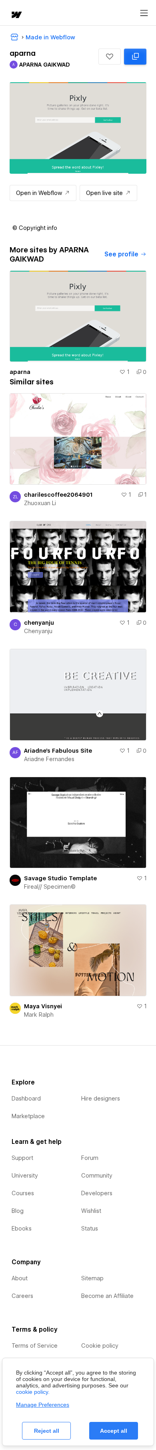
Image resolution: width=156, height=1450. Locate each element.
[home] (16, 15)
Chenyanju (38, 631)
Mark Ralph (39, 1014)
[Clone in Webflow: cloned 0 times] (135, 57)
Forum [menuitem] (89, 1158)
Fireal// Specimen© (50, 886)
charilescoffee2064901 (58, 494)
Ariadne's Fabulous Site (58, 750)
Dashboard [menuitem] (26, 1098)
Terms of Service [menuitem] (35, 1345)
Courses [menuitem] (23, 1193)
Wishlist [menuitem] (91, 1211)
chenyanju (39, 622)
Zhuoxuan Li (40, 503)
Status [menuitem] (89, 1228)
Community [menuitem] (96, 1175)
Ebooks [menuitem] (22, 1228)
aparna (20, 372)
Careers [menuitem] (22, 1296)
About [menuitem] (20, 1278)
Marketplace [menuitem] (28, 1116)
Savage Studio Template (60, 878)
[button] (109, 57)
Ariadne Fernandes (49, 759)
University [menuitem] (25, 1175)
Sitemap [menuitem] (92, 1278)
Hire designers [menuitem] (100, 1098)
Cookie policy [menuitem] (99, 1345)
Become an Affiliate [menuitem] (107, 1296)
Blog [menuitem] (18, 1211)
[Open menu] (144, 13)
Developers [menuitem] (96, 1193)
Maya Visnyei (43, 1006)
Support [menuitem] (22, 1158)
